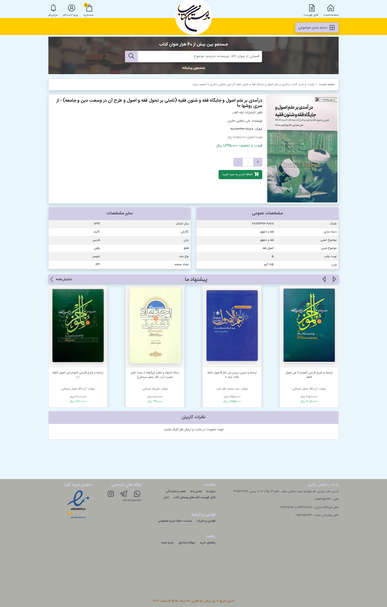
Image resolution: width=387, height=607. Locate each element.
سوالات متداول (186, 542)
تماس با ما (196, 491)
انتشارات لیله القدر (244, 112)
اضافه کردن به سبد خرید (238, 174)
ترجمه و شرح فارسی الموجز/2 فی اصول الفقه (309, 375)
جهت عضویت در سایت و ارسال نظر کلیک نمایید (194, 429)
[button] (334, 281)
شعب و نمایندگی (176, 491)
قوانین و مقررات (206, 521)
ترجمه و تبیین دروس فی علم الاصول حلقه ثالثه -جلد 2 (232, 375)
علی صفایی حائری (239, 121)
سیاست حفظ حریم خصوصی (175, 521)
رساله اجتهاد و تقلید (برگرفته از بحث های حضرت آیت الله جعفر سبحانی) (155, 375)
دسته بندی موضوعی (313, 28)
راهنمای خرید (207, 542)
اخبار (166, 497)
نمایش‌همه (64, 279)
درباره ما (210, 491)
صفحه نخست (327, 84)
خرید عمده (167, 542)
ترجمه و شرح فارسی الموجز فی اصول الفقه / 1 (77, 375)
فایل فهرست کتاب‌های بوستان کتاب (194, 497)
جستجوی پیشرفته (193, 68)
